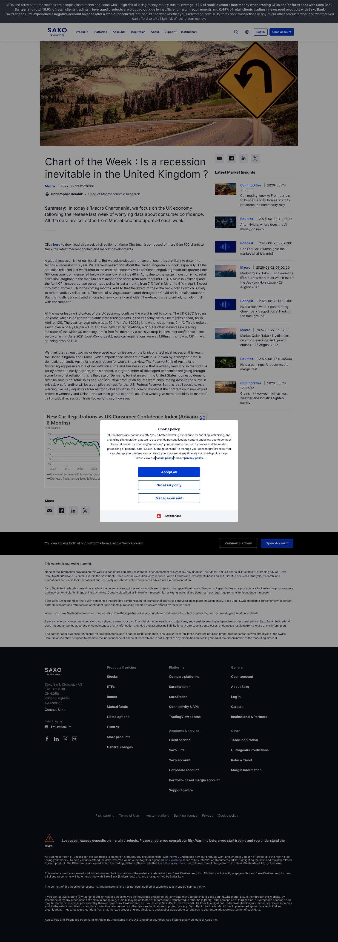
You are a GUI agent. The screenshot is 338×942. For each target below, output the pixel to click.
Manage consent (169, 498)
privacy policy (193, 458)
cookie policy (164, 458)
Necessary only (169, 485)
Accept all (169, 472)
